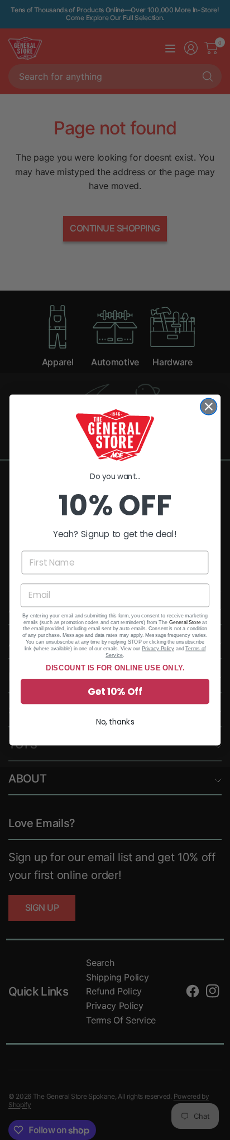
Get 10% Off (115, 691)
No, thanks (115, 722)
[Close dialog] (208, 406)
